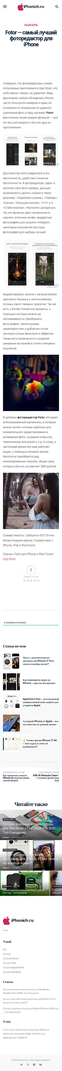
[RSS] (27, 1064)
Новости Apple (10, 850)
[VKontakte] (40, 1064)
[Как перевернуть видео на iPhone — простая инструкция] (11, 681)
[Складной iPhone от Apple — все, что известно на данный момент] (11, 723)
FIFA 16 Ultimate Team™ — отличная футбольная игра (46, 778)
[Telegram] (34, 1064)
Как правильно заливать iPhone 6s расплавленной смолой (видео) (16, 778)
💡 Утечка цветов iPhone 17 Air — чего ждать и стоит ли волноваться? (40, 743)
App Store (9, 559)
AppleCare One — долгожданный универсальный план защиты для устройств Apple (41, 702)
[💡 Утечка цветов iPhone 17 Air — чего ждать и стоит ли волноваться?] (11, 743)
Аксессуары (9, 819)
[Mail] (21, 1064)
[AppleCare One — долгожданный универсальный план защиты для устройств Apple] (11, 702)
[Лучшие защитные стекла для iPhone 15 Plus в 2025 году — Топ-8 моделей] (25, 883)
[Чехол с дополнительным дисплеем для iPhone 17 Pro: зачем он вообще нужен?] (11, 661)
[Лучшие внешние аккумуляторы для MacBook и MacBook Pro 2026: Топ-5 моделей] (31, 825)
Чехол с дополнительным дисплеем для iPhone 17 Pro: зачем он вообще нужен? (38, 661)
